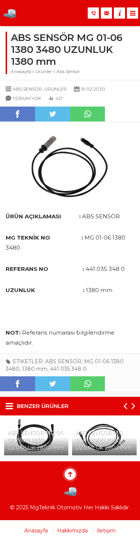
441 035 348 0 (68, 369)
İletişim (106, 530)
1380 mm (34, 369)
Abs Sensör (68, 71)
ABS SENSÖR (63, 361)
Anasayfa (21, 71)
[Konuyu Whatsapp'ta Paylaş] (87, 114)
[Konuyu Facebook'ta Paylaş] (17, 114)
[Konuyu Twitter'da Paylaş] (52, 114)
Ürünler (43, 71)
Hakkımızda (72, 530)
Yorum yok (27, 98)
